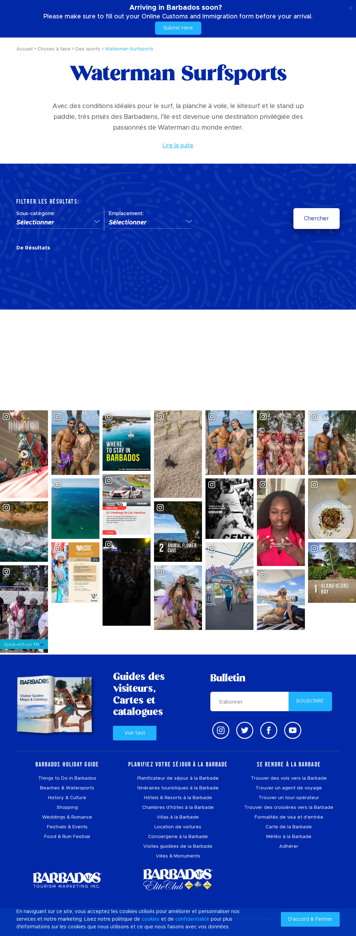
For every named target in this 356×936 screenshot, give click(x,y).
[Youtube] (292, 730)
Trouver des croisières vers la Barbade (288, 807)
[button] (57, 223)
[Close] (350, 7)
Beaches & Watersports (67, 788)
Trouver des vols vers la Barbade (289, 778)
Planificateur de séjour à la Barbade (178, 778)
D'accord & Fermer (310, 919)
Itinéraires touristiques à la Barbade (178, 788)
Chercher (316, 218)
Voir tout (134, 733)
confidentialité (192, 919)
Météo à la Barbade (289, 837)
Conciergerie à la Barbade (178, 837)
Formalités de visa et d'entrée (288, 817)
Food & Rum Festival (67, 837)
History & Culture (67, 798)
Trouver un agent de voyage (289, 788)
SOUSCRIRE (310, 701)
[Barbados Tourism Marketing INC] (67, 880)
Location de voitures (177, 827)
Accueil (24, 49)
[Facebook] (268, 730)
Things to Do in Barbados (67, 778)
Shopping (67, 807)
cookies (150, 919)
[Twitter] (244, 730)
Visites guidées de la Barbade (177, 846)
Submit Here (178, 28)
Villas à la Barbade (178, 817)
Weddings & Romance (67, 817)
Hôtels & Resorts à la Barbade (178, 798)
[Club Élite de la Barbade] (178, 880)
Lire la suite (178, 145)
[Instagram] (220, 730)
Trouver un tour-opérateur (289, 798)
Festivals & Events (67, 827)
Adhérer (288, 846)
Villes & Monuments (178, 856)
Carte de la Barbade (289, 827)
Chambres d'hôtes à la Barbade (178, 807)
